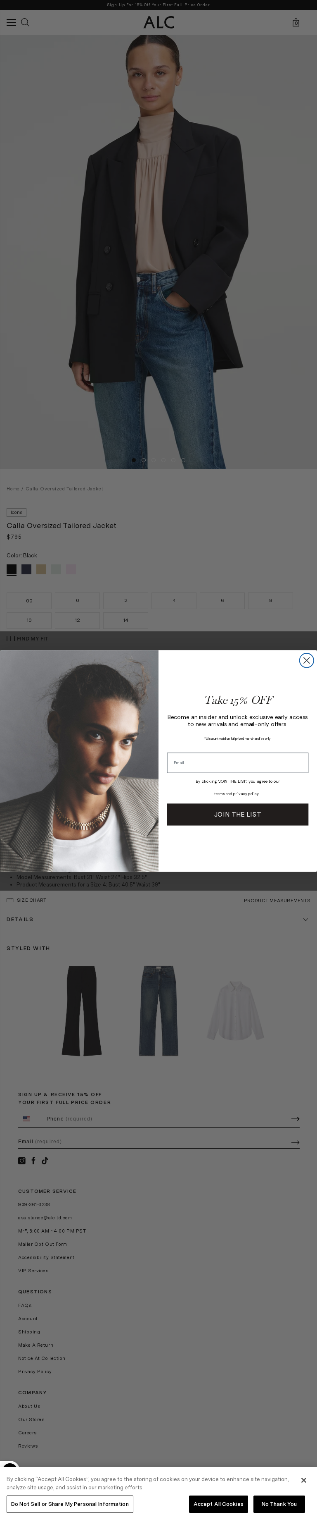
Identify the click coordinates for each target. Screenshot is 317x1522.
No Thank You (279, 1504)
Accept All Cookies (219, 1504)
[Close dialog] (307, 660)
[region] (158, 1494)
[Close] (304, 1480)
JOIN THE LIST (237, 814)
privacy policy (245, 793)
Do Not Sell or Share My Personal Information (70, 1504)
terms (219, 793)
